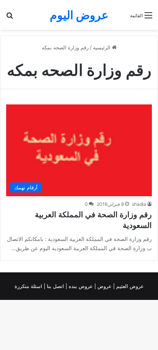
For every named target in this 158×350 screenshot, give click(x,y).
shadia (139, 204)
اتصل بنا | (55, 286)
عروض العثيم (129, 286)
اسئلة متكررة (29, 286)
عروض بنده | (80, 286)
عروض (104, 286)
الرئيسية (102, 47)
